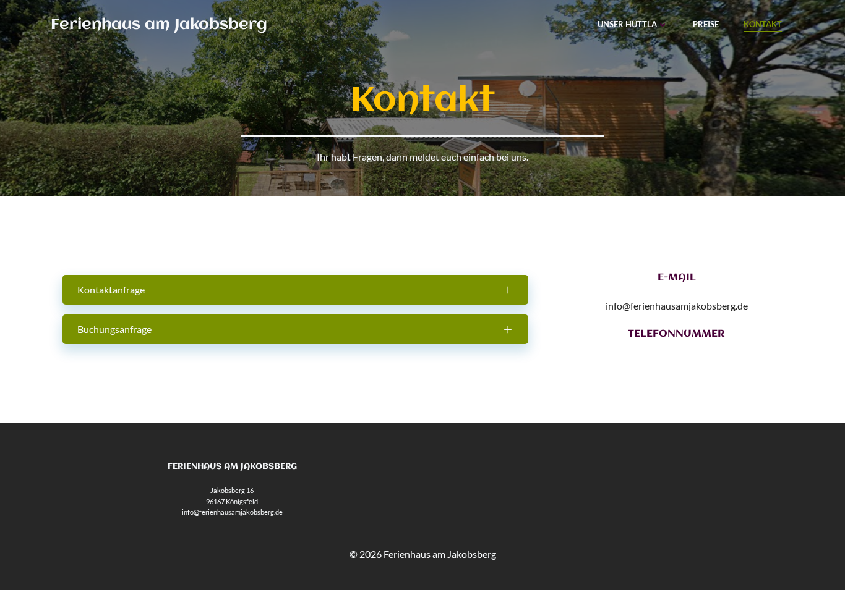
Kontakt (763, 24)
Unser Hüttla (627, 24)
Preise (706, 24)
